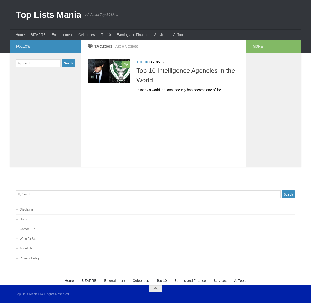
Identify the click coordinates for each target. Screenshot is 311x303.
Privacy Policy (30, 258)
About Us (26, 248)
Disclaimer (27, 209)
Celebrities (86, 35)
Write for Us (28, 238)
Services (160, 35)
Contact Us (27, 229)
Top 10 (106, 35)
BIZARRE (38, 35)
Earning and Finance (132, 35)
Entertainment (62, 35)
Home (20, 35)
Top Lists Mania (48, 15)
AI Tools (179, 35)
